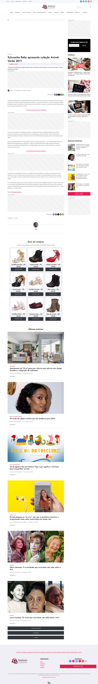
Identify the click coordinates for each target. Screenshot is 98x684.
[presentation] (36, 348)
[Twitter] (83, 1)
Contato (30, 1)
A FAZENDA (24, 652)
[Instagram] (86, 1)
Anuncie (12, 1)
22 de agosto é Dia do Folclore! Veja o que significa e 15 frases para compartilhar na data (34, 467)
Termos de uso (53, 677)
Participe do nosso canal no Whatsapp (36, 110)
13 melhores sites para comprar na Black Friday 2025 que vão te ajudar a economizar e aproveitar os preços (79, 116)
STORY (80, 652)
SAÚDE (64, 652)
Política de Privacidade (46, 677)
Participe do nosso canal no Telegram (36, 151)
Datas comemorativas (15, 464)
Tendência (11, 64)
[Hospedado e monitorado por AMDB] (49, 682)
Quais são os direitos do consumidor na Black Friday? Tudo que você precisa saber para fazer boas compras (79, 95)
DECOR (68, 652)
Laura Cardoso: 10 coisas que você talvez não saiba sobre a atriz (34, 617)
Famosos (12, 565)
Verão (16, 64)
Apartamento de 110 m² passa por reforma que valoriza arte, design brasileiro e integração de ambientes (36, 369)
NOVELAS (49, 652)
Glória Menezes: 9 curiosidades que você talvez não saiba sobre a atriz (35, 568)
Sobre (8, 1)
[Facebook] (81, 1)
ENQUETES (31, 652)
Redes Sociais (13, 515)
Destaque (10, 54)
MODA (54, 652)
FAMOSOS (43, 652)
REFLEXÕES (74, 652)
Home (11, 12)
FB (12, 90)
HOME (18, 652)
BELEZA (59, 652)
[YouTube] (88, 1)
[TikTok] (91, 1)
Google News (18, 1)
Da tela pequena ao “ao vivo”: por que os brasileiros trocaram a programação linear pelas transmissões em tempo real (34, 518)
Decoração (70, 12)
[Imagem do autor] (9, 91)
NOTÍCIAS (37, 652)
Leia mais (13, 376)
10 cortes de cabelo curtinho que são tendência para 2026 (32, 418)
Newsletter (25, 1)
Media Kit (42, 663)
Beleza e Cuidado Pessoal (16, 416)
